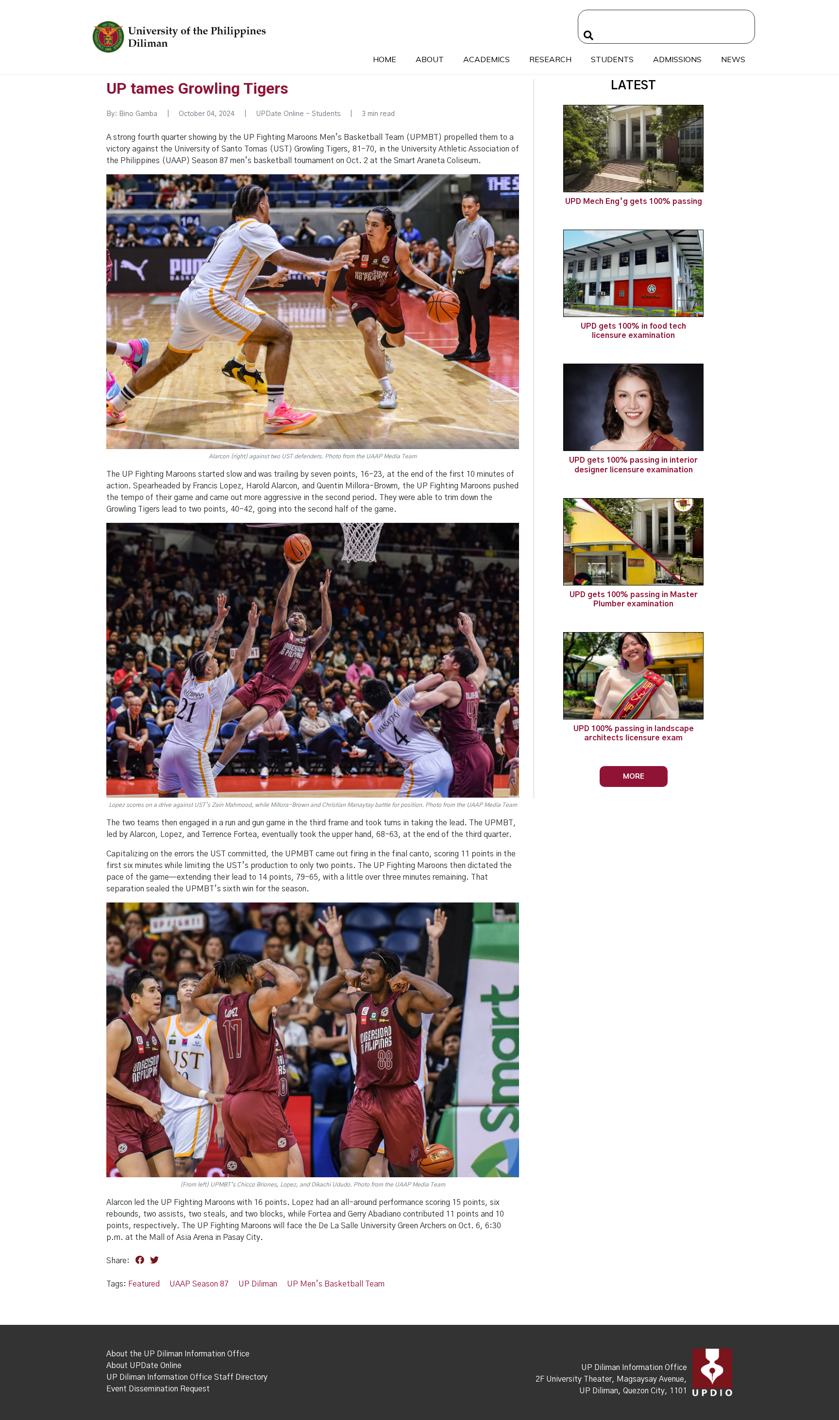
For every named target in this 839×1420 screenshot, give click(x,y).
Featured (144, 1284)
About (430, 59)
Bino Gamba (138, 114)
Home (384, 59)
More (633, 776)
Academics (486, 59)
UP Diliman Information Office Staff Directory (187, 1377)
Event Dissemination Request (158, 1389)
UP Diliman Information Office (634, 1367)
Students (612, 59)
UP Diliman (257, 1284)
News (733, 59)
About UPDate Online (144, 1366)
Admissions (677, 59)
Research (550, 59)
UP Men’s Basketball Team (336, 1284)
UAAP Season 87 (199, 1284)
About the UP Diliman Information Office (178, 1354)
